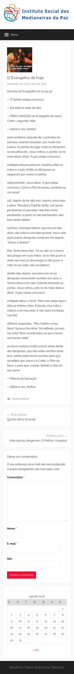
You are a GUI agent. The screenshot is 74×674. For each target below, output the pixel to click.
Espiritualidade (20, 398)
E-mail (12, 543)
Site (9, 558)
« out (35, 650)
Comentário (15, 477)
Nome (12, 528)
